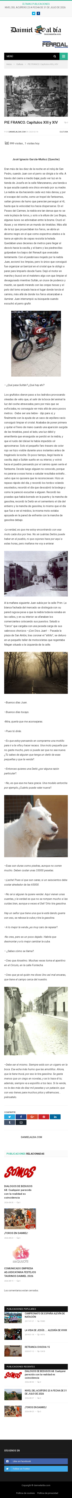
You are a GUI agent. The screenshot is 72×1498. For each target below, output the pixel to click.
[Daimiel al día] (36, 29)
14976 (42, 1335)
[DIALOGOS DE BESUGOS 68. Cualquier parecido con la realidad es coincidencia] (20, 1172)
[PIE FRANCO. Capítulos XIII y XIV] (36, 97)
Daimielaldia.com (17, 132)
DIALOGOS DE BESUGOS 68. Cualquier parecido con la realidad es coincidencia (45, 1374)
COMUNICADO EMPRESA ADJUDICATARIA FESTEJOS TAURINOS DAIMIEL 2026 (20, 1272)
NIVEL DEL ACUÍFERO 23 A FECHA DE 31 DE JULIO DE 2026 (35, 7)
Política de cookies (25, 1493)
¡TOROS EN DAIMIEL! (16, 1233)
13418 (42, 1351)
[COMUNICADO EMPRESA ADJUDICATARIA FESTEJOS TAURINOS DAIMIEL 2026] (20, 1254)
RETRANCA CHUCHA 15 (37, 1347)
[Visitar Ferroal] (55, 47)
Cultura (64, 132)
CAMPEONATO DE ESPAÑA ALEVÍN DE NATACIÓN (45, 1315)
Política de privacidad (47, 1493)
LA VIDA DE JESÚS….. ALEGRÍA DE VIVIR (46, 1330)
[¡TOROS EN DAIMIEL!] (20, 1218)
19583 (42, 1321)
